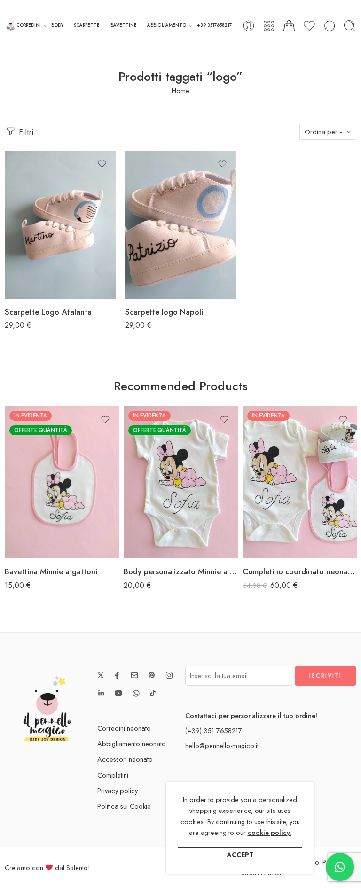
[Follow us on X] (100, 675)
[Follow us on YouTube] (118, 693)
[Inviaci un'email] (134, 675)
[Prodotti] (268, 25)
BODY (57, 25)
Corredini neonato (124, 728)
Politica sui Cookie (124, 806)
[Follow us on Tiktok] (152, 693)
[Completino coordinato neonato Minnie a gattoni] (300, 482)
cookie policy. (269, 832)
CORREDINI (28, 25)
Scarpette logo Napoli (164, 311)
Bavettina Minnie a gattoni (51, 571)
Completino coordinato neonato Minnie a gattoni (300, 571)
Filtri (24, 132)
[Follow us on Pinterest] (152, 675)
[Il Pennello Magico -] (10, 26)
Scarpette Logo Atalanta (48, 311)
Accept (240, 854)
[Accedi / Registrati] (248, 25)
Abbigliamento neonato (131, 744)
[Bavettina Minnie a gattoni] (62, 482)
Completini (112, 775)
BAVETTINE (123, 25)
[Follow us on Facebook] (117, 675)
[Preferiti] (102, 164)
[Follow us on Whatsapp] (136, 693)
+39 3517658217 (214, 25)
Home (180, 90)
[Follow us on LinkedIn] (101, 693)
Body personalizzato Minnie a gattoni (181, 571)
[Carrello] (289, 25)
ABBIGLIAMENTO (166, 25)
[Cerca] (349, 25)
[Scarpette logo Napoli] (180, 225)
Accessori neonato (125, 759)
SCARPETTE (87, 25)
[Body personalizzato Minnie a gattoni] (181, 482)
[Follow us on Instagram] (169, 675)
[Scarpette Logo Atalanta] (60, 225)
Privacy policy (117, 790)
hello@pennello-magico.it (222, 745)
